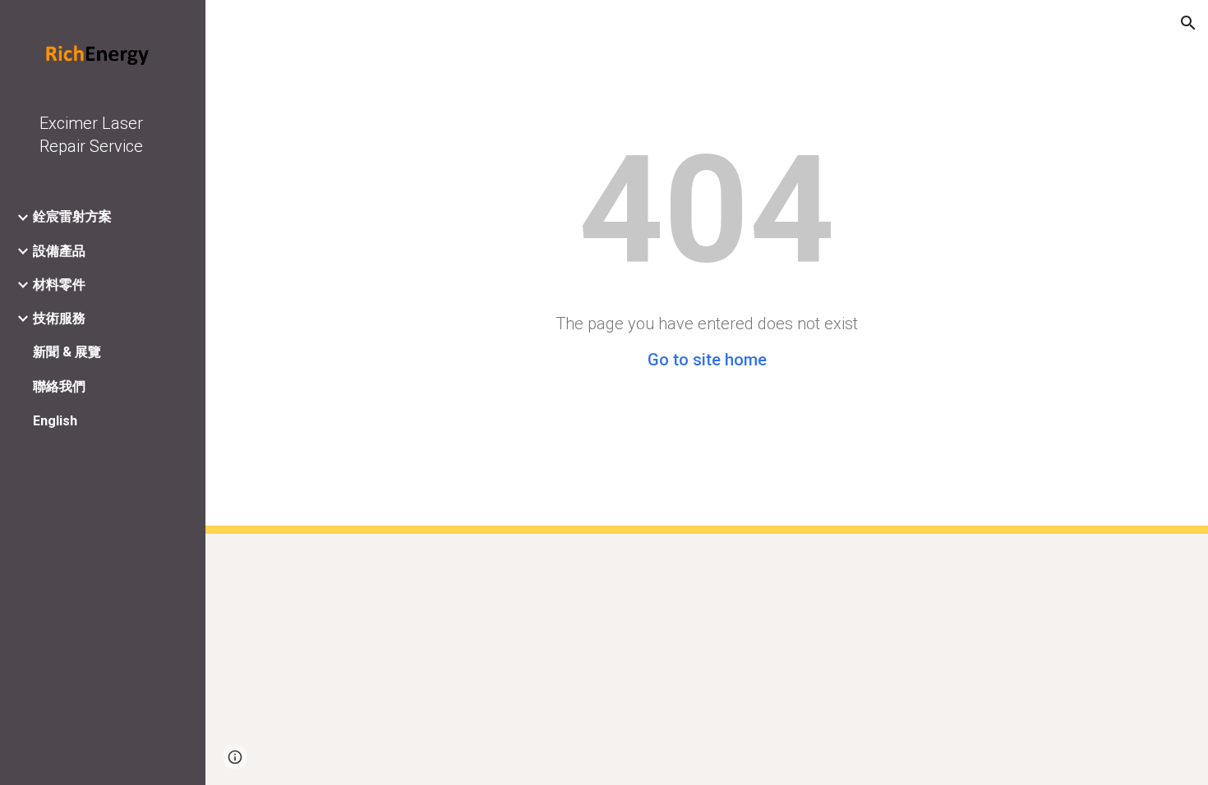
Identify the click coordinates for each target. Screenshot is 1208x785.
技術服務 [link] (59, 318)
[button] (1188, 23)
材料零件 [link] (59, 284)
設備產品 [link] (59, 251)
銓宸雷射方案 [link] (72, 216)
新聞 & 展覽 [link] (67, 352)
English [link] (55, 421)
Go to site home (707, 360)
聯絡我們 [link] (59, 386)
